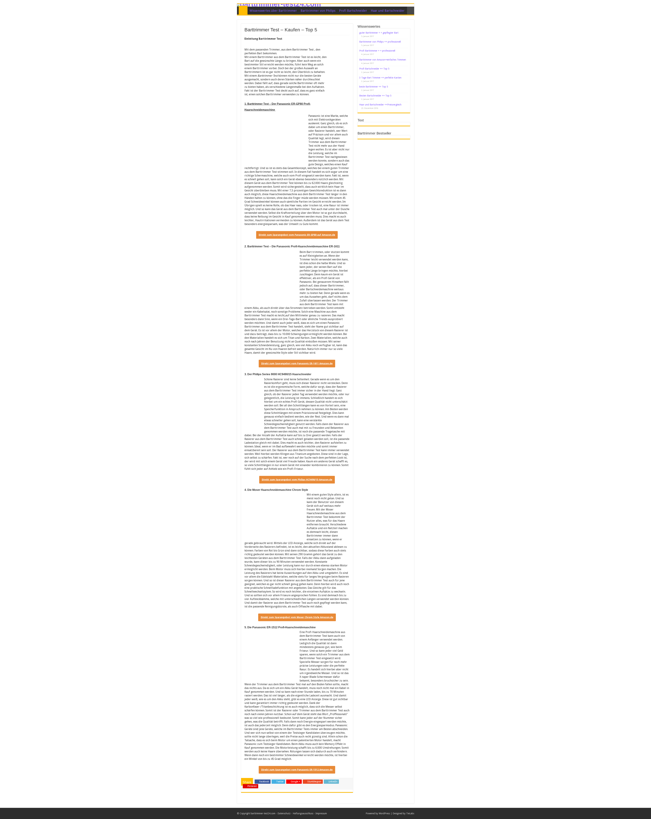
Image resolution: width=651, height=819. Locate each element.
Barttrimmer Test (243, 10)
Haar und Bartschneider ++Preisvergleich (380, 104)
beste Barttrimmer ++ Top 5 (373, 86)
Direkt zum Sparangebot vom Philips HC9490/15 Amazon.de (297, 479)
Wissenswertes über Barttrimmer (273, 10)
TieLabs (410, 813)
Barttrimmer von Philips (318, 10)
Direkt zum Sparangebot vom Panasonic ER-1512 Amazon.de (297, 769)
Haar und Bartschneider (388, 10)
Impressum (321, 813)
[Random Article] (410, 11)
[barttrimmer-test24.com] (325, 5)
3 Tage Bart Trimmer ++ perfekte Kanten (380, 77)
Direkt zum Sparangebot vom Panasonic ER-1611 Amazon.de (297, 363)
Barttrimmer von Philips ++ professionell (380, 41)
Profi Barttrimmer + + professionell (377, 50)
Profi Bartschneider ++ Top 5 (374, 68)
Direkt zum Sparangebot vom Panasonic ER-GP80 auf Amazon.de (297, 234)
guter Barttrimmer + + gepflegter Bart (378, 32)
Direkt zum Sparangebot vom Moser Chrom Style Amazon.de (297, 617)
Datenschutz (284, 813)
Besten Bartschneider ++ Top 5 (375, 95)
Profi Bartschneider (353, 10)
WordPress (384, 813)
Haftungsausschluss (303, 813)
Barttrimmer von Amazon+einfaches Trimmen (382, 59)
